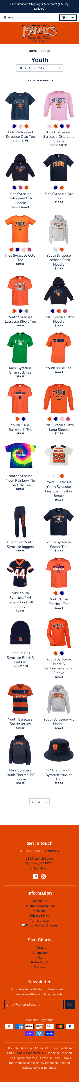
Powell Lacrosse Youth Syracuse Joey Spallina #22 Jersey (59, 489)
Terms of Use (39, 920)
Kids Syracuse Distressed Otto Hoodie (20, 198)
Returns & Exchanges (40, 905)
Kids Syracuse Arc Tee (59, 196)
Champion (39, 952)
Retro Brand (39, 962)
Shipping (40, 910)
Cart (70, 17)
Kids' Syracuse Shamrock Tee (20, 370)
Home (33, 50)
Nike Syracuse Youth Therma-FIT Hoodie (20, 775)
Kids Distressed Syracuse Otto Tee (20, 134)
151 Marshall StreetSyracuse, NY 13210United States (39, 864)
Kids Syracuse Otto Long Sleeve (59, 427)
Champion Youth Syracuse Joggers (20, 544)
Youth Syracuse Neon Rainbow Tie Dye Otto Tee (20, 481)
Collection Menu (38, 80)
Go (69, 1005)
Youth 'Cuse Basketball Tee (20, 427)
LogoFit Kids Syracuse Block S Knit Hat (20, 658)
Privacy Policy (39, 915)
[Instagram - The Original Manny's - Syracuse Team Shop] (43, 876)
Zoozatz (39, 967)
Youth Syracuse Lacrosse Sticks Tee (20, 319)
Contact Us (51, 851)
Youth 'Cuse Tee (59, 368)
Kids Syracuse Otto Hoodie (59, 319)
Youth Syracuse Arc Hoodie (58, 721)
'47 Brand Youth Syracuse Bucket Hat (59, 775)
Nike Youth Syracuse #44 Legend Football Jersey (20, 600)
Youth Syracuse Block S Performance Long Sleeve (58, 666)
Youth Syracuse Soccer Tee (59, 544)
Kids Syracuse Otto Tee (20, 258)
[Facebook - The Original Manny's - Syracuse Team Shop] (35, 876)
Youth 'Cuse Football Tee (59, 601)
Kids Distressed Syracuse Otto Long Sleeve (58, 137)
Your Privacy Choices (42, 925)
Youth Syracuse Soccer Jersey (20, 721)
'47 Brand (39, 947)
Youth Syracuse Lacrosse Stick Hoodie (59, 260)
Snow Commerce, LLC (32, 1053)
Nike (39, 957)
